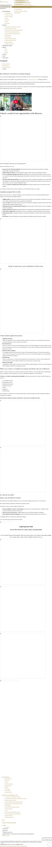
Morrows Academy (9, 16)
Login (4, 55)
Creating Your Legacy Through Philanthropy (24, 6)
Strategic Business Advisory (10, 28)
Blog (6, 49)
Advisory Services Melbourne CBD (10, 795)
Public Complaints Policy (22, 846)
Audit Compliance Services (10, 40)
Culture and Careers (9, 14)
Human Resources (8, 42)
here (46, 514)
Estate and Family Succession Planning (23, 4)
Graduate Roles (8, 785)
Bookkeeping (18, 12)
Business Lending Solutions (10, 38)
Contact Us (7, 827)
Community (7, 23)
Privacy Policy (3, 846)
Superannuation (8, 37)
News (6, 50)
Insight (4, 47)
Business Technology (9, 43)
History (6, 21)
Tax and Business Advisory (32, 79)
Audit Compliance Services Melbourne (13, 813)
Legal (6, 810)
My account (5, 57)
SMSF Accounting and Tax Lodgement (23, 7)
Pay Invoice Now (8, 792)
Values (6, 18)
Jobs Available (8, 790)
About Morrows (6, 11)
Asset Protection (18, 9)
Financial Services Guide (11, 846)
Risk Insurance (8, 35)
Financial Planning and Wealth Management (14, 30)
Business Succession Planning (21, 11)
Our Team (7, 19)
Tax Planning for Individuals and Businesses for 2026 (16, 798)
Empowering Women (7, 45)
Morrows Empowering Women (9, 822)
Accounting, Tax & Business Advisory (13, 26)
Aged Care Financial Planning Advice (12, 33)
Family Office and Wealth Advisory (12, 31)
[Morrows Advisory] (4, 1)
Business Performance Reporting (21, 2)
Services (5, 25)
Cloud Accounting (19, 0)
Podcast (6, 52)
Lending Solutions (8, 808)
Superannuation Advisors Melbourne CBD (13, 803)
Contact (5, 54)
